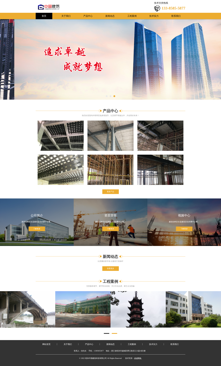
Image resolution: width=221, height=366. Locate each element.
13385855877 (99, 351)
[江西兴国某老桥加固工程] (82, 309)
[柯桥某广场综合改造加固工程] (138, 309)
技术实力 (154, 16)
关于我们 (66, 16)
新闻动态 (110, 16)
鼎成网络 (137, 358)
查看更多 (110, 268)
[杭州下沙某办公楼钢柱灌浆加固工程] (27, 309)
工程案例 (132, 16)
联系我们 (176, 16)
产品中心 (88, 16)
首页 (44, 16)
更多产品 (110, 192)
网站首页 (46, 344)
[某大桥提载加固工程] (193, 309)
